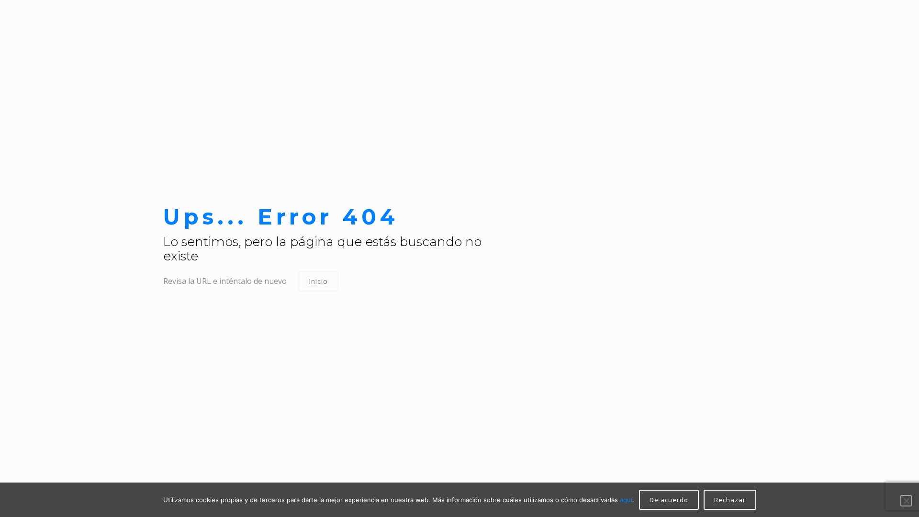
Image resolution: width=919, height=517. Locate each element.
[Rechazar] (906, 500)
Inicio (318, 281)
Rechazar (730, 499)
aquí (626, 500)
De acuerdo (669, 499)
